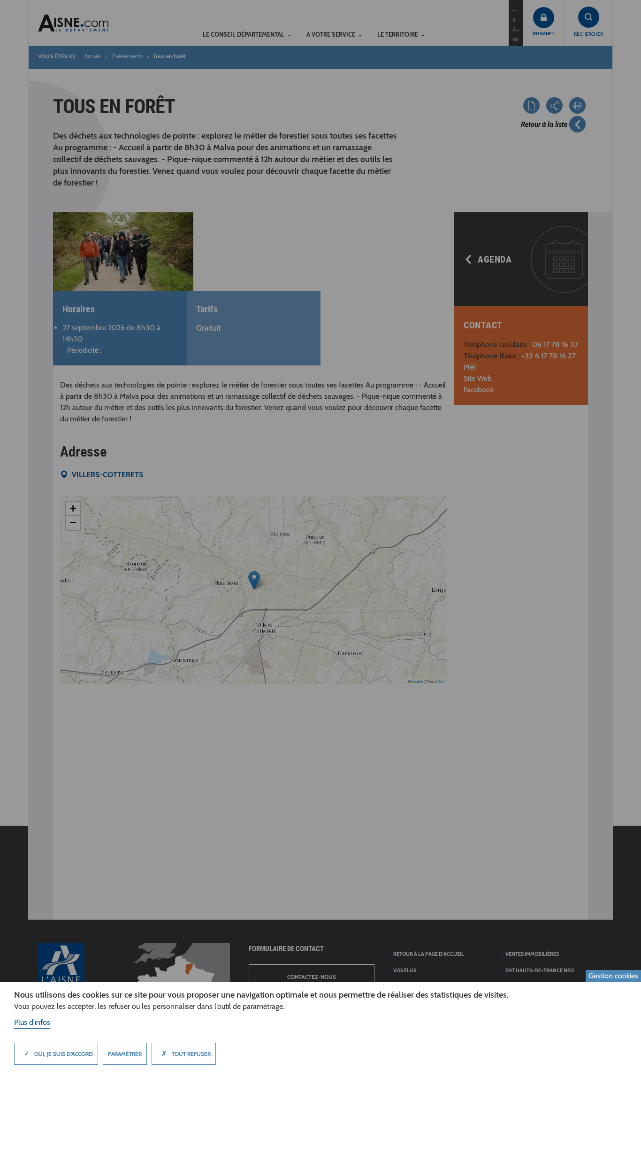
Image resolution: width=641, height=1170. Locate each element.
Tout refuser (186, 1053)
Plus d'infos (32, 1022)
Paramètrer (125, 1053)
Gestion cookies (613, 975)
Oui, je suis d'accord (58, 1053)
